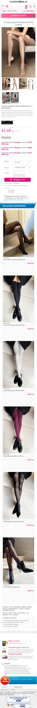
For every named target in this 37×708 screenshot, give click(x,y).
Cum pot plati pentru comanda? (11, 624)
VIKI (27, 613)
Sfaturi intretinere (26, 693)
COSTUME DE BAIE (8, 610)
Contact (2, 692)
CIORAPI (14, 11)
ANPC (31, 693)
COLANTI (27, 608)
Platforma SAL (11, 694)
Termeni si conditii (26, 692)
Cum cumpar (7, 692)
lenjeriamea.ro (15, 665)
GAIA (10, 614)
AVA (15, 613)
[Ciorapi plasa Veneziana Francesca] (18, 495)
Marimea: (6, 161)
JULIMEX (15, 614)
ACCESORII (17, 607)
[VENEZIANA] (7, 122)
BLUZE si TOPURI (26, 607)
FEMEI (9, 11)
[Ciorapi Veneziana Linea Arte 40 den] (18, 364)
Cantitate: (6, 172)
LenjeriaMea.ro (18, 1)
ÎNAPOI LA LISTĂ (19, 15)
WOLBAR (5, 614)
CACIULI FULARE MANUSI (10, 608)
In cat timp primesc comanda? (10, 626)
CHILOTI (21, 608)
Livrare (19, 692)
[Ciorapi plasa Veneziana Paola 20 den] (18, 233)
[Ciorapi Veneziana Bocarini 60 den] (18, 429)
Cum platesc (14, 692)
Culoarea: (6, 167)
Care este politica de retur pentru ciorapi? (13, 622)
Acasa (5, 11)
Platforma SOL (3, 694)
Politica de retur (17, 693)
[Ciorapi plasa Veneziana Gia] (18, 560)
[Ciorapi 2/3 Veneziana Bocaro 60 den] (18, 299)
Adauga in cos (19, 179)
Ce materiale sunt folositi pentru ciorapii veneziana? (16, 620)
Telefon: (28, 11)
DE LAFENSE (21, 613)
